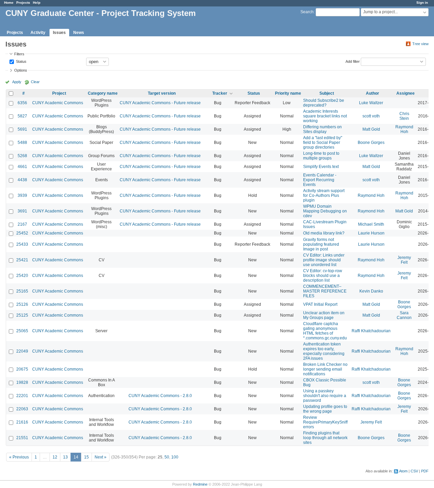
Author (372, 93)
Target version (162, 93)
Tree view (420, 44)
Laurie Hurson (371, 233)
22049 (22, 351)
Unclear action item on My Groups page (323, 315)
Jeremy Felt (404, 260)
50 (166, 457)
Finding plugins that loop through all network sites (325, 438)
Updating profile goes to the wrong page (325, 409)
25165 (22, 291)
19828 (22, 382)
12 (55, 457)
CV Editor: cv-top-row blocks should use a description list (322, 275)
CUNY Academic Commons (57, 102)
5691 (22, 129)
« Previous (19, 457)
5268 (22, 155)
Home (9, 2)
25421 (22, 260)
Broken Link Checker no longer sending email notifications (325, 369)
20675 (22, 369)
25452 (22, 233)
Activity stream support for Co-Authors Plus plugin (323, 195)
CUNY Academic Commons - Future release (160, 102)
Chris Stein (404, 116)
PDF (425, 471)
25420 (22, 275)
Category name (103, 93)
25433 (22, 244)
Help (36, 2)
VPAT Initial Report (320, 304)
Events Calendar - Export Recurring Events (319, 180)
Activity (38, 32)
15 (86, 457)
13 (65, 457)
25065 (22, 331)
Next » (100, 457)
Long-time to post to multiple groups (321, 156)
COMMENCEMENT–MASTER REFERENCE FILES (325, 291)
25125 (22, 315)
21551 (22, 437)
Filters (19, 54)
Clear (35, 82)
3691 (22, 211)
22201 (22, 395)
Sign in (422, 2)
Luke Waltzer (371, 102)
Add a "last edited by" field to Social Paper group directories (322, 142)
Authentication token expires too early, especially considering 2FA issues (323, 351)
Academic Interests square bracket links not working (325, 116)
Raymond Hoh (404, 129)
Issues (59, 32)
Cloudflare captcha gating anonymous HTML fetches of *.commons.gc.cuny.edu (325, 330)
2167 (22, 224)
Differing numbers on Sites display (322, 129)
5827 (22, 116)
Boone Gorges (371, 142)
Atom (403, 471)
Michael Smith (371, 224)
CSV (414, 471)
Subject (326, 93)
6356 (22, 102)
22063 (22, 409)
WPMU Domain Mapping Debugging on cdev (325, 211)
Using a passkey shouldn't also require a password (324, 396)
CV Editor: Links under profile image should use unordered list (323, 260)
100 (174, 457)
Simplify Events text (321, 166)
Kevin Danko (371, 291)
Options (20, 70)
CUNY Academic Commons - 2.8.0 (160, 395)
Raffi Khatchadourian (371, 331)
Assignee (405, 93)
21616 (22, 422)
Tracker (219, 93)
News (78, 32)
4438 (22, 179)
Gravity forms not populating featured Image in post (321, 244)
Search (307, 12)
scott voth (371, 116)
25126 (22, 304)
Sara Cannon (404, 315)
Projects (23, 2)
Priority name (288, 93)
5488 (22, 142)
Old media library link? (323, 233)
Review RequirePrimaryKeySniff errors (325, 422)
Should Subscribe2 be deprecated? (323, 103)
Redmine (200, 484)
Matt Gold (371, 129)
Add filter (353, 61)
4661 (22, 166)
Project (59, 93)
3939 (22, 195)
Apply (16, 82)
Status (20, 61)
